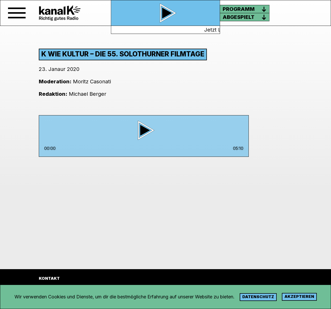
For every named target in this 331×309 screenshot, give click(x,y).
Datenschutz (258, 296)
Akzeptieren (299, 296)
